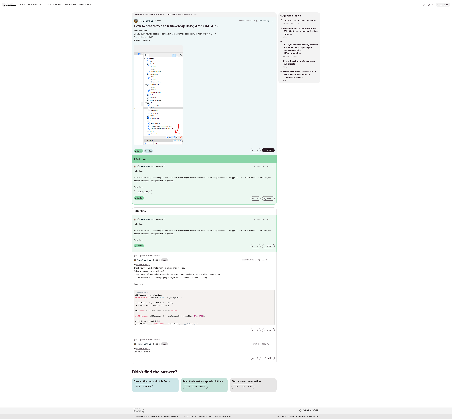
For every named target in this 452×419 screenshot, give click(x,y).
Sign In (444, 4)
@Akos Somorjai (143, 264)
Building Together (53, 5)
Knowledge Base (34, 5)
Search (424, 5)
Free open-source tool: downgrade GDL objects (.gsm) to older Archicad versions (300, 31)
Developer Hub (70, 5)
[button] (253, 150)
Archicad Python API (291, 23)
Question (148, 151)
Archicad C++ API (290, 56)
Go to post (144, 192)
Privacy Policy (191, 416)
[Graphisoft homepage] (308, 411)
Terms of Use (205, 416)
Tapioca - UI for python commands (299, 20)
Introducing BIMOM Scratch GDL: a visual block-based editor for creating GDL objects (299, 75)
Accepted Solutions (195, 387)
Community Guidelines (222, 416)
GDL (285, 37)
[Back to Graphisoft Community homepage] (10, 5)
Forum (22, 5)
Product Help (85, 5)
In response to (148, 256)
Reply (270, 150)
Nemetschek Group (309, 416)
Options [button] (273, 14)
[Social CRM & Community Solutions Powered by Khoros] (139, 410)
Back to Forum (143, 387)
